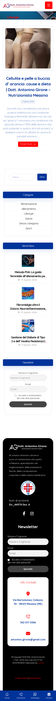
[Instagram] (32, 514)
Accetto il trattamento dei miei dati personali (29, 397)
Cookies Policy (21, 678)
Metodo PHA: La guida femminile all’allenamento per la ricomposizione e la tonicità (28, 276)
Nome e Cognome (28, 372)
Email (28, 384)
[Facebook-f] (24, 514)
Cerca (42, 177)
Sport (29, 228)
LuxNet (41, 663)
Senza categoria (28, 223)
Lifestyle (28, 213)
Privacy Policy (35, 678)
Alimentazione (29, 203)
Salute (28, 218)
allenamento (29, 208)
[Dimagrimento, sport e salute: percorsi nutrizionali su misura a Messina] (18, 5)
